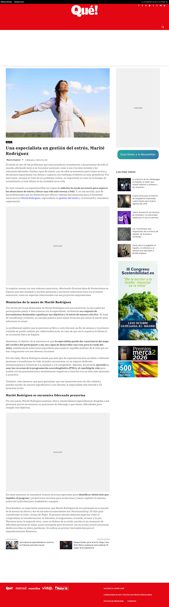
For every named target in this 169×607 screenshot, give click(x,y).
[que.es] (85, 11)
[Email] (63, 559)
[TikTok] (153, 5)
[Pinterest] (39, 559)
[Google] (164, 5)
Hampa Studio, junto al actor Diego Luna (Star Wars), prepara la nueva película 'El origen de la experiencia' (91, 545)
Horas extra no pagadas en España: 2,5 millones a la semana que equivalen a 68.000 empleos (144, 249)
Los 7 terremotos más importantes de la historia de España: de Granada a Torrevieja (145, 233)
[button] (162, 27)
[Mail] (145, 5)
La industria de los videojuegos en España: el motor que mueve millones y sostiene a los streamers (146, 183)
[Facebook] (138, 5)
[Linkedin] (57, 559)
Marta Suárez (13, 160)
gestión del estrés (69, 198)
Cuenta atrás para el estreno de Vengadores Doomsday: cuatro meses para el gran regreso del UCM (145, 199)
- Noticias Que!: (18, 2)
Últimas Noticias (6, 2)
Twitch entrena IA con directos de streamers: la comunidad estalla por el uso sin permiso (145, 215)
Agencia (9, 142)
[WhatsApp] (45, 559)
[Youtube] (160, 5)
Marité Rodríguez (31, 198)
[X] (157, 5)
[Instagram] (142, 5)
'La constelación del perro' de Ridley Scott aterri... (129, 2)
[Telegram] (149, 5)
